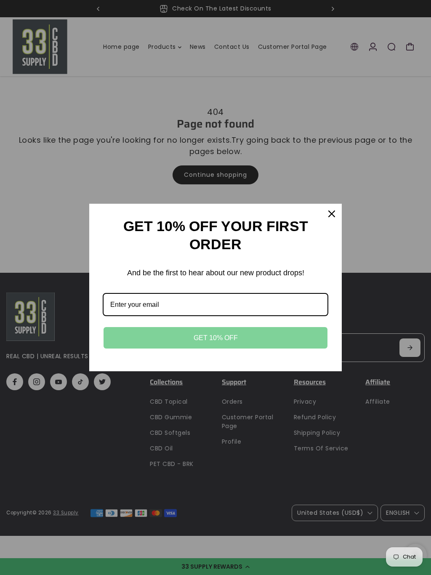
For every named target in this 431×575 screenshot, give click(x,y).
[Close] (332, 214)
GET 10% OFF (216, 337)
